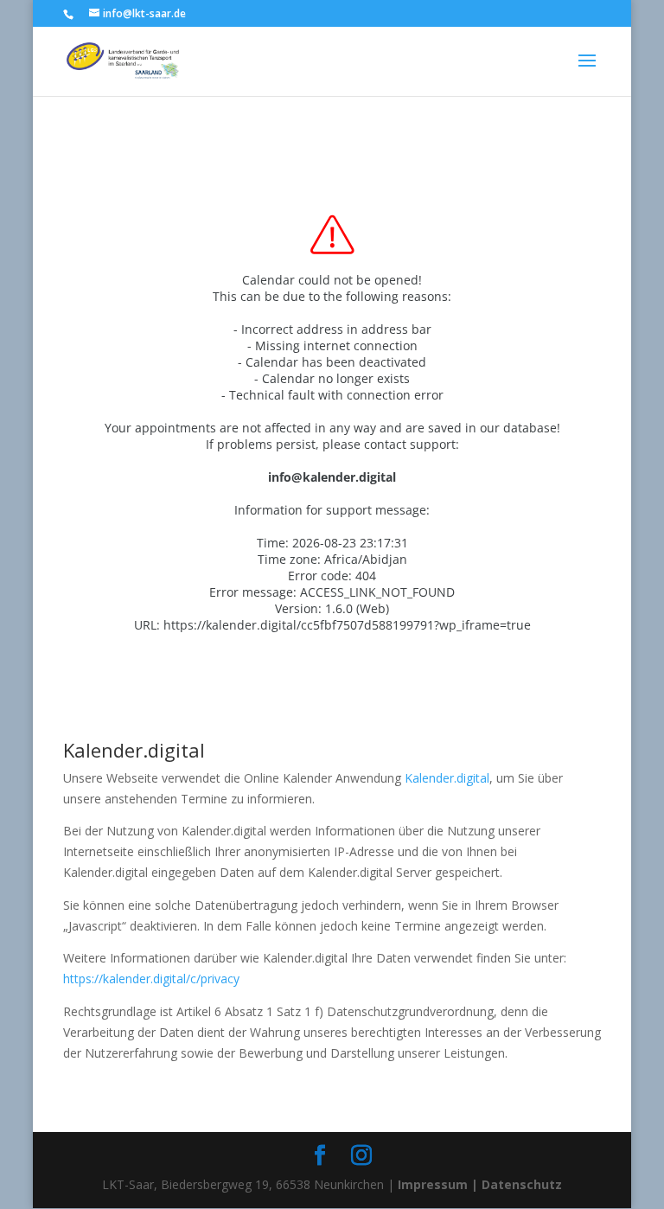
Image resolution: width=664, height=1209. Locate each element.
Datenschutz (522, 1184)
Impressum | (438, 1184)
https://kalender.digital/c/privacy (151, 978)
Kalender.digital (447, 778)
